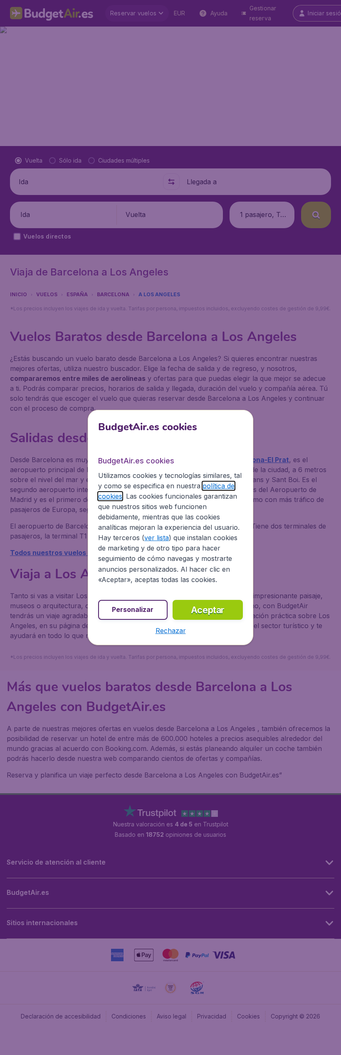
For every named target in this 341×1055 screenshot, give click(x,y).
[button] (171, 630)
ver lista (156, 538)
